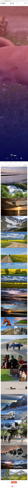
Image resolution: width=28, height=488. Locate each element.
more (17, 165)
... (15, 486)
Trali (12, 165)
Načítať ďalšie (14, 482)
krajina (14, 165)
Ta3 (3, 165)
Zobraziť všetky (25, 165)
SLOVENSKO (9, 165)
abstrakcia (20, 165)
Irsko (1, 165)
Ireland (6, 165)
